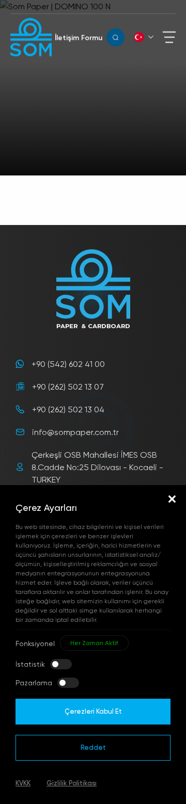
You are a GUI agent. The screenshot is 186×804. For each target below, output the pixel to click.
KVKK (23, 783)
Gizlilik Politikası (72, 783)
